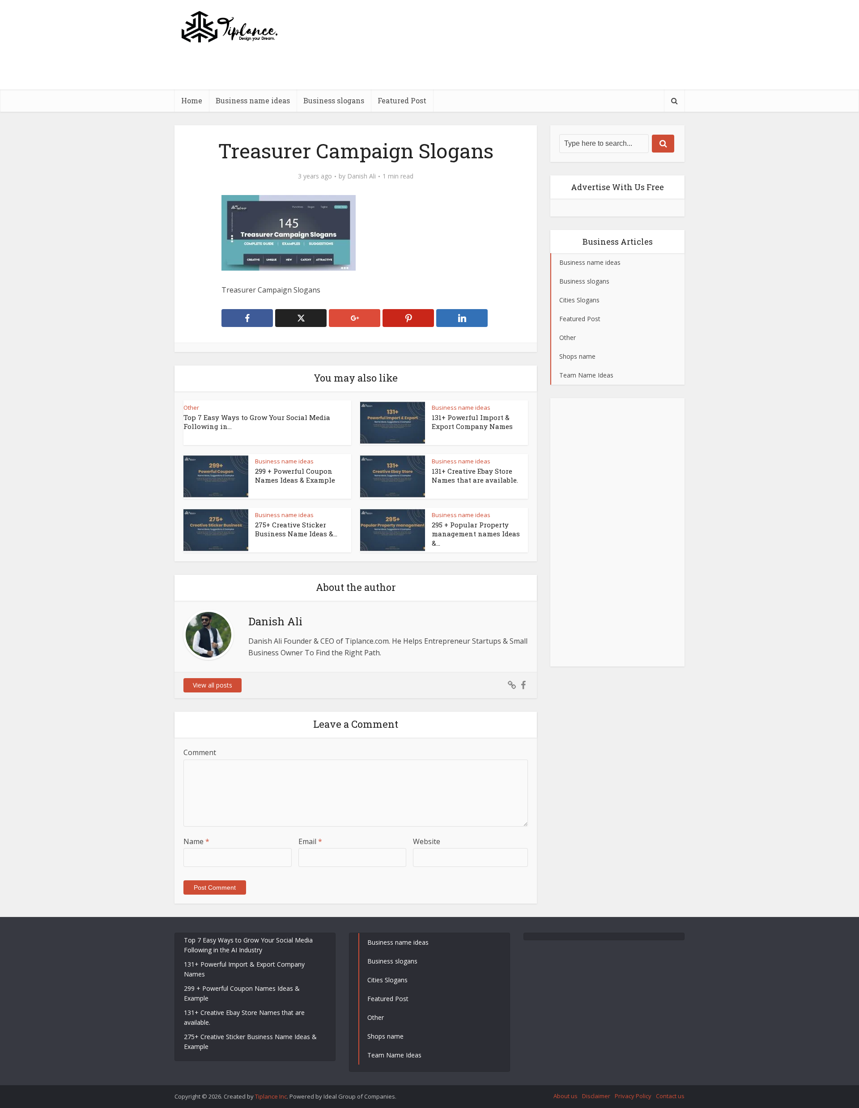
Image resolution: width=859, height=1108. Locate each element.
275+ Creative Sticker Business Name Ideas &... (296, 529)
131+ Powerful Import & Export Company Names (472, 422)
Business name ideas (253, 100)
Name (196, 841)
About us (565, 1096)
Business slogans (333, 100)
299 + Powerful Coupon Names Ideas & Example (295, 475)
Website (426, 841)
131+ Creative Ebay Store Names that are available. (475, 475)
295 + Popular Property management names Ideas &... (476, 534)
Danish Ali (361, 176)
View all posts (212, 685)
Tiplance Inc (271, 1096)
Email (310, 841)
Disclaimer (596, 1096)
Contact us (670, 1096)
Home (191, 100)
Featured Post (402, 100)
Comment (199, 752)
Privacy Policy (633, 1096)
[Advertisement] (522, 87)
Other (191, 407)
